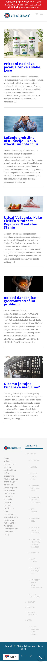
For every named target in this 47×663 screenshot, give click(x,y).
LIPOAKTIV (35, 460)
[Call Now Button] (40, 657)
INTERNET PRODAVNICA (32, 613)
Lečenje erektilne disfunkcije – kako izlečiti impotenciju (21, 140)
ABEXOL (34, 467)
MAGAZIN (31, 607)
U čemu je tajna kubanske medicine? (22, 385)
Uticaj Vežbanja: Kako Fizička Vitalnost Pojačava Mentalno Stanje (23, 222)
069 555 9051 (36, 4)
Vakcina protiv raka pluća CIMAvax (35, 630)
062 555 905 (23, 4)
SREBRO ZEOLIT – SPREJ (34, 476)
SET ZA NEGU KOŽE (35, 595)
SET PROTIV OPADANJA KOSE (35, 570)
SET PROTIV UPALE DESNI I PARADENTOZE (35, 584)
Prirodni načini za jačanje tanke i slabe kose (22, 66)
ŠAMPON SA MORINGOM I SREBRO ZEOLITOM (35, 543)
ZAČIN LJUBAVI (34, 560)
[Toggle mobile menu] (41, 13)
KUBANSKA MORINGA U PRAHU (35, 488)
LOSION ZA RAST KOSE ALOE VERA (35, 530)
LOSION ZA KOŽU (35, 519)
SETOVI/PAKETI (33, 552)
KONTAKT (31, 602)
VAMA (29, 620)
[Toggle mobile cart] (36, 13)
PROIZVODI (31, 453)
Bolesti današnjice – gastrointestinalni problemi (21, 300)
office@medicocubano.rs (30, 7)
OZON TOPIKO (34, 510)
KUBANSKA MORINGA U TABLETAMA (35, 500)
